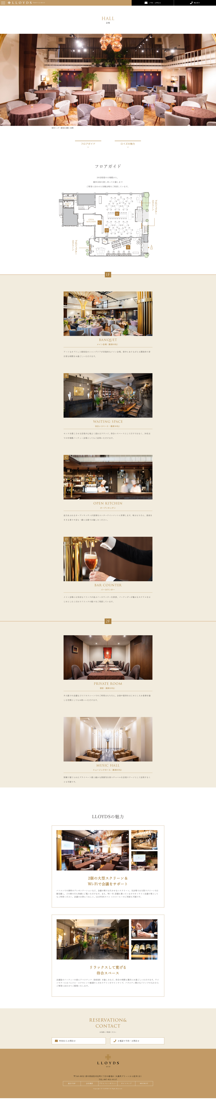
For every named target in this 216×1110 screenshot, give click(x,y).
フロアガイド (88, 143)
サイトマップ (126, 1083)
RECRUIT (144, 1083)
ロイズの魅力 (128, 143)
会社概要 (89, 1083)
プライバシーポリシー (108, 1083)
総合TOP (72, 1083)
